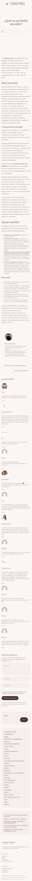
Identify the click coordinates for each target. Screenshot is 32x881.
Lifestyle (6, 768)
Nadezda (4, 548)
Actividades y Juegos (10, 732)
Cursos (6, 748)
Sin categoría (7, 790)
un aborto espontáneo (15, 63)
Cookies (21, 879)
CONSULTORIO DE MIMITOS (11, 744)
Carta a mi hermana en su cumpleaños (15, 819)
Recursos (4, 859)
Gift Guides (7, 758)
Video (5, 802)
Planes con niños (9, 782)
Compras (6, 741)
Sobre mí (4, 856)
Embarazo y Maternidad (11, 751)
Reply (3, 400)
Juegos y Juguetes (9, 765)
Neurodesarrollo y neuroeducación (14, 773)
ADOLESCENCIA (8, 734)
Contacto (4, 870)
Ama (3, 392)
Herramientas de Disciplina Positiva (14, 761)
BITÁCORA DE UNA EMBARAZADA (13, 739)
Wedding (6, 804)
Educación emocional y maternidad (17, 4)
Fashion (6, 756)
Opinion (6, 775)
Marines (4, 594)
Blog (3, 858)
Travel (5, 799)
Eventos (6, 753)
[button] (7, 4)
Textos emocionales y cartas (12, 797)
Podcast (6, 785)
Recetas (6, 787)
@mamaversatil (6, 524)
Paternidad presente (10, 780)
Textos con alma (8, 794)
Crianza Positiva (8, 746)
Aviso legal (15, 879)
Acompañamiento (7, 868)
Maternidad (7, 770)
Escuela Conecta (7, 861)
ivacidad (10, 879)
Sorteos (6, 792)
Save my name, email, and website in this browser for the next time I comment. (14, 692)
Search (6, 715)
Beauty (6, 736)
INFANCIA (6, 763)
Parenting (7, 777)
